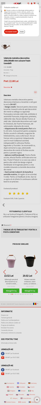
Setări (22, 32)
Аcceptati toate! (11, 32)
